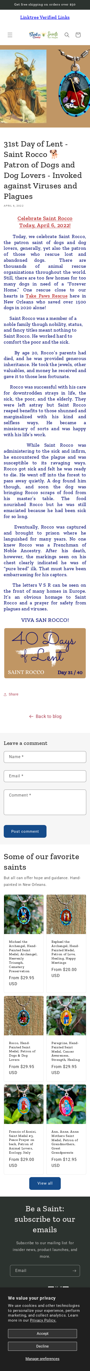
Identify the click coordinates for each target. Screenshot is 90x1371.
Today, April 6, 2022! (45, 225)
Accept (42, 1333)
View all (45, 1183)
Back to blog (49, 716)
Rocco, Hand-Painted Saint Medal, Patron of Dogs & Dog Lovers (22, 1051)
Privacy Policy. (43, 1320)
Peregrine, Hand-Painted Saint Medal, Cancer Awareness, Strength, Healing (66, 1051)
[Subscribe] (74, 1271)
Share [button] (13, 694)
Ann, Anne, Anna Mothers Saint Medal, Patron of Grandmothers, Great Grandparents (65, 1142)
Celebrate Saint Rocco (45, 218)
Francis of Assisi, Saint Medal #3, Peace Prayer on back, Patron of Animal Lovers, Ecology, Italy (22, 1142)
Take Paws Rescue (47, 296)
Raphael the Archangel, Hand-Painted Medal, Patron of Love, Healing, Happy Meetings (65, 952)
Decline (42, 1346)
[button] (10, 34)
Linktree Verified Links (45, 17)
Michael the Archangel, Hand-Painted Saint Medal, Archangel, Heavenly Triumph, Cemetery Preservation (23, 956)
